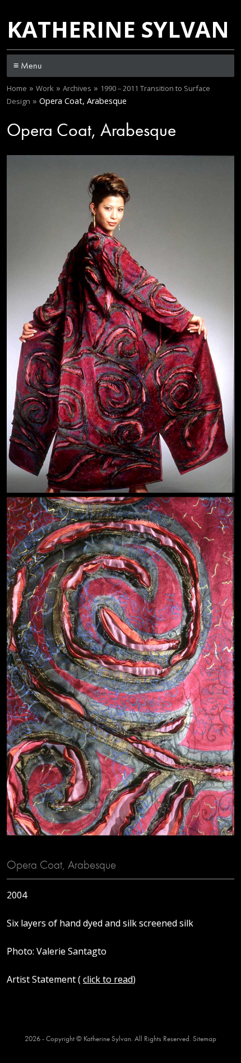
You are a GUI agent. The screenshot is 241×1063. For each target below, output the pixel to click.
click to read (108, 979)
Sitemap (204, 1038)
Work (45, 88)
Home (17, 88)
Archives (77, 88)
